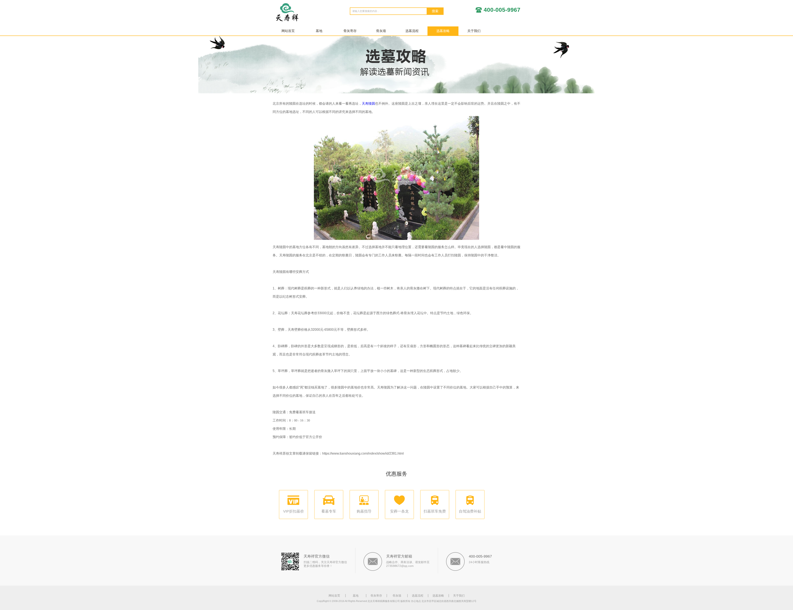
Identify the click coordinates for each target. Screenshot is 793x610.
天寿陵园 (368, 103)
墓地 (319, 31)
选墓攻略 (443, 31)
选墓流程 (412, 31)
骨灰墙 (381, 31)
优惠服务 (396, 474)
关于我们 (474, 31)
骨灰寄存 (350, 31)
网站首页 (288, 31)
